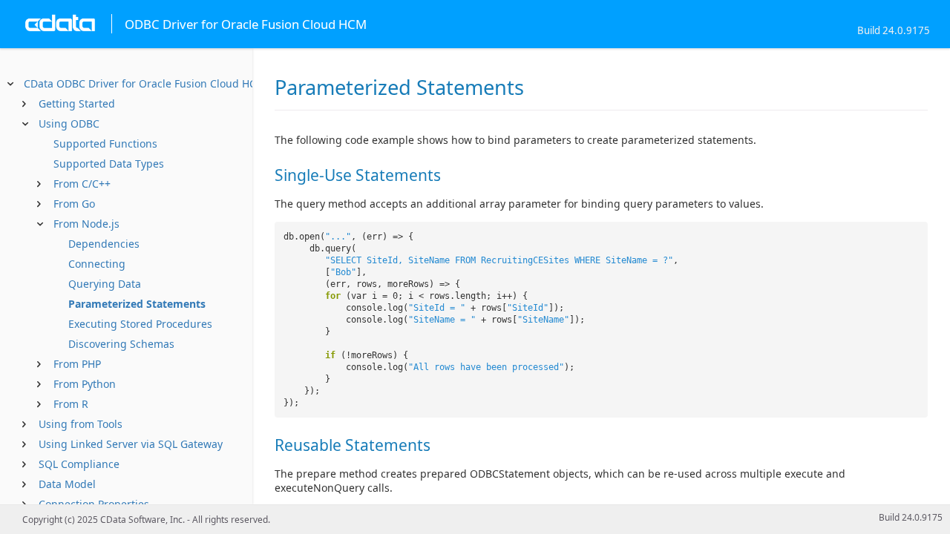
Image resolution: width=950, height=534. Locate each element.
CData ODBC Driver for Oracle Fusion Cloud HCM (145, 83)
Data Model (67, 484)
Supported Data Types (108, 163)
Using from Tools (80, 424)
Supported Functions (105, 143)
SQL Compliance (79, 464)
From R (70, 404)
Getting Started (77, 103)
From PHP (77, 364)
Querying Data (104, 284)
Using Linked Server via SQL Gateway (131, 444)
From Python (84, 384)
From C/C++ (82, 184)
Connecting (96, 264)
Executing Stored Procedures (140, 324)
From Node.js (86, 224)
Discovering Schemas (121, 344)
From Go (74, 204)
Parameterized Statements (137, 304)
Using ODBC (69, 123)
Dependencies (104, 244)
